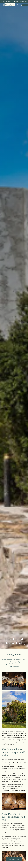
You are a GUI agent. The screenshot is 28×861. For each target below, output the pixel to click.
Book (25, 5)
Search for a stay (14, 859)
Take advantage (23, 1)
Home (3, 650)
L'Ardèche (8, 650)
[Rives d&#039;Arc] (10, 4)
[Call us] (21, 5)
